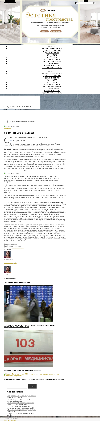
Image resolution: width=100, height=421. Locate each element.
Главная (52, 46)
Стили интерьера (52, 66)
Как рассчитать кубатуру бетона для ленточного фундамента (19, 400)
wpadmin (9, 249)
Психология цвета (52, 59)
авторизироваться (18, 248)
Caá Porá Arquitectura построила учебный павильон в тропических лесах (20, 403)
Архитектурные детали (52, 48)
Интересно (52, 57)
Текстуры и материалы (52, 68)
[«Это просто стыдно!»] (7, 257)
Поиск (9, 383)
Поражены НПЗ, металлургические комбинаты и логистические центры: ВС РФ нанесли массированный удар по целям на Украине (21, 408)
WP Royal (16, 418)
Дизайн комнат (52, 53)
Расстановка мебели (52, 61)
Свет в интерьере (52, 63)
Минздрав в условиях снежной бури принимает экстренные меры (22, 370)
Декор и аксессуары (52, 51)
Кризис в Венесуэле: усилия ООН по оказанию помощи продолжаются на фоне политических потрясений (34, 379)
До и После (52, 55)
